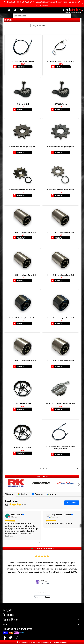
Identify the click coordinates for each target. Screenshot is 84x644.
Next (77, 468)
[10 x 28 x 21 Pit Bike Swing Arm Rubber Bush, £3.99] (22, 303)
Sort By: (34, 26)
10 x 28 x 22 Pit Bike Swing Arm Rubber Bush (60, 318)
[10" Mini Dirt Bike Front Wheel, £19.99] (22, 389)
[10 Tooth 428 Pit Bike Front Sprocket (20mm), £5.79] (60, 175)
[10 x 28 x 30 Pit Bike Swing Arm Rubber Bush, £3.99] (60, 346)
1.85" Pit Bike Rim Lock (60, 104)
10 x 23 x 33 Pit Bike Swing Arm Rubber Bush (22, 275)
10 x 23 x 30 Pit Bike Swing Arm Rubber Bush (22, 232)
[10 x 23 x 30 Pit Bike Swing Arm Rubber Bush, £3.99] (22, 217)
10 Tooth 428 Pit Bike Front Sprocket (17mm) (22, 189)
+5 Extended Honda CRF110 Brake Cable (23, 61)
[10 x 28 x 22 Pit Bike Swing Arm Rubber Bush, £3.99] (60, 303)
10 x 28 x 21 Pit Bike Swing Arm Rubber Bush (22, 318)
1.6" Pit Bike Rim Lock (22, 104)
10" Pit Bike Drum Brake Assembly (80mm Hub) (60, 403)
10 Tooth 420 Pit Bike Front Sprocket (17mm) (22, 146)
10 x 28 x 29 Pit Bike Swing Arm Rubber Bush (22, 360)
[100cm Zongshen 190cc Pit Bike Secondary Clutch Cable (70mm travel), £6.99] (60, 431)
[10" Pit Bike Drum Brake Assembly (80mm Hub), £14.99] (60, 389)
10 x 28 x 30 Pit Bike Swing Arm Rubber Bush (60, 360)
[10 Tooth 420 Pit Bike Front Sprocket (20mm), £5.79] (60, 132)
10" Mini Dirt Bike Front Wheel (22, 403)
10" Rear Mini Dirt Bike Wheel (22, 447)
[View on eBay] (48, 516)
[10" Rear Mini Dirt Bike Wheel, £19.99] (22, 433)
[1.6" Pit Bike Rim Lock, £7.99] (22, 89)
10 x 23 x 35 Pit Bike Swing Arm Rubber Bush (60, 275)
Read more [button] (9, 536)
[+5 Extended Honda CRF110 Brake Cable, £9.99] (23, 46)
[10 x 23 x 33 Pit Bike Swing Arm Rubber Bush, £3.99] (22, 260)
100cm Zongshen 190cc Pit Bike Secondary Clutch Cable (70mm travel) (60, 447)
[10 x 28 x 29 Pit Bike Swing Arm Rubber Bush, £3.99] (22, 346)
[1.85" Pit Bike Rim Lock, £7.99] (60, 89)
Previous (6, 483)
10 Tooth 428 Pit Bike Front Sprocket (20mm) (60, 189)
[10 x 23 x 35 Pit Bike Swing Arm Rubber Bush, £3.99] (60, 260)
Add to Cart (22, 67)
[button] (2, 525)
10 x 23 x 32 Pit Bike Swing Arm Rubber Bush (60, 232)
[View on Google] (7, 516)
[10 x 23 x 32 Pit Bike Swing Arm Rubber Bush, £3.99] (60, 217)
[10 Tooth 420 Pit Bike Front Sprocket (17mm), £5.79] (22, 132)
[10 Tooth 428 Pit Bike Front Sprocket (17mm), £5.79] (22, 175)
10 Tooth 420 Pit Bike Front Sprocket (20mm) (60, 146)
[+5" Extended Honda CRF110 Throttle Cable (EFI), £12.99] (60, 46)
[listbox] (43, 25)
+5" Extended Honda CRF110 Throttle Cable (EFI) (60, 61)
